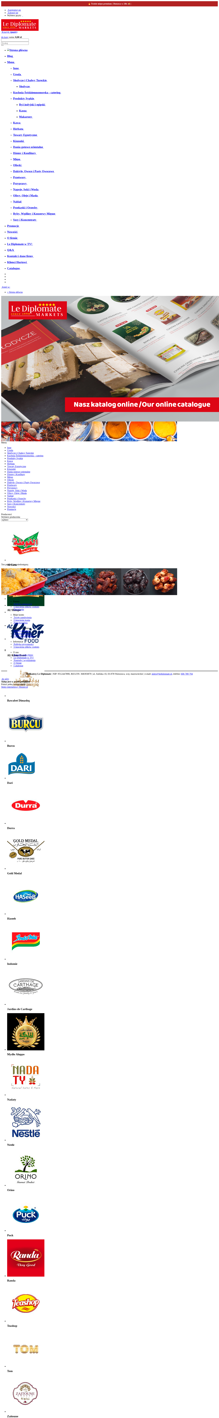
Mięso (10, 477)
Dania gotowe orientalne (18, 471)
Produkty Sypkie (15, 458)
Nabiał (10, 496)
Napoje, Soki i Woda (17, 490)
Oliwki (10, 480)
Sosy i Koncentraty (16, 504)
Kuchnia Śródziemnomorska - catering (25, 455)
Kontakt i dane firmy (23, 655)
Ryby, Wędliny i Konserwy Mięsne (23, 501)
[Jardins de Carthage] (25, 1004)
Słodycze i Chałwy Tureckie (20, 453)
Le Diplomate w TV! (23, 657)
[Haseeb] (25, 914)
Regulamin (18, 609)
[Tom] (25, 1366)
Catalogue (18, 665)
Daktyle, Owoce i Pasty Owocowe (23, 482)
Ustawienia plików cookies (26, 606)
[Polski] (22, 15)
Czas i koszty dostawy (24, 636)
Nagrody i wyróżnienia (24, 660)
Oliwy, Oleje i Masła (17, 493)
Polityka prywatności (23, 644)
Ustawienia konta (21, 620)
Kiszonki (11, 469)
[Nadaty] (25, 1095)
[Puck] (25, 1230)
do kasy (4, 37)
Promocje (11, 509)
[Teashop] (25, 1321)
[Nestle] (25, 1140)
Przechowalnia (20, 623)
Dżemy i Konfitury (16, 474)
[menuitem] (10, 56)
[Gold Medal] (25, 868)
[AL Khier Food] (25, 650)
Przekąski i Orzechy (16, 498)
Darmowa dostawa (22, 633)
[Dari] (21, 778)
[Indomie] (25, 959)
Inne (9, 447)
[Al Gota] (25, 560)
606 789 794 (187, 674)
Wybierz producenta (10, 517)
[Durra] (25, 823)
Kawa (10, 461)
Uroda (10, 450)
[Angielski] (23, 15)
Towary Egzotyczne (16, 466)
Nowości (11, 506)
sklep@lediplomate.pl (162, 674)
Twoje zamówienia (22, 617)
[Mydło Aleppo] (25, 1049)
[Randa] (25, 1276)
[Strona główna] (20, 30)
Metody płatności (21, 631)
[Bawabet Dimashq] (25, 695)
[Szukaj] (2, 45)
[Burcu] (25, 741)
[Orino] (25, 1185)
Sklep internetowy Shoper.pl (14, 687)
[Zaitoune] (25, 1411)
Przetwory (12, 485)
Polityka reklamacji (22, 604)
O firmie (17, 663)
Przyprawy (12, 488)
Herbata (11, 463)
